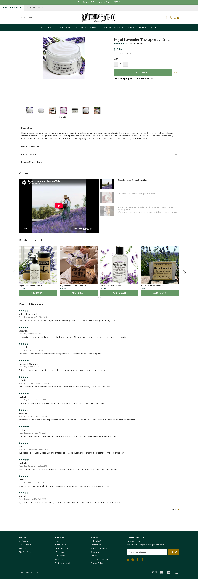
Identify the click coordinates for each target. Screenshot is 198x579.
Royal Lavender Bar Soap (152, 285)
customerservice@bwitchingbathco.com (145, 545)
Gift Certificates (26, 552)
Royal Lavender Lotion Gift (30, 285)
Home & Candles (113, 27)
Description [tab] (26, 128)
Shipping (95, 552)
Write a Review (137, 43)
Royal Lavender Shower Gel (112, 285)
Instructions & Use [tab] (29, 154)
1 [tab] (98, 297)
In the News (60, 545)
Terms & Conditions (99, 559)
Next (184, 272)
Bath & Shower (89, 27)
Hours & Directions (99, 548)
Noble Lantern (35, 8)
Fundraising (60, 556)
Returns (94, 556)
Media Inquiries (62, 548)
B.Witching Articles (63, 563)
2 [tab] (100, 297)
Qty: (116, 58)
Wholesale (59, 552)
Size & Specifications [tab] (30, 146)
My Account (24, 541)
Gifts (153, 27)
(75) (127, 43)
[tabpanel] (37, 271)
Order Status (25, 545)
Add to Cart (38, 293)
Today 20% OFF (48, 27)
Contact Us (96, 545)
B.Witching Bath (12, 8)
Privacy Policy (97, 563)
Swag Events (60, 559)
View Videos (63, 117)
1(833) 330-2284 (137, 541)
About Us (59, 541)
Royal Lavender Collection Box (73, 285)
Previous (13, 272)
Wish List (23, 548)
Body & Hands (67, 27)
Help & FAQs (96, 541)
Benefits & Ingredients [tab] (31, 161)
